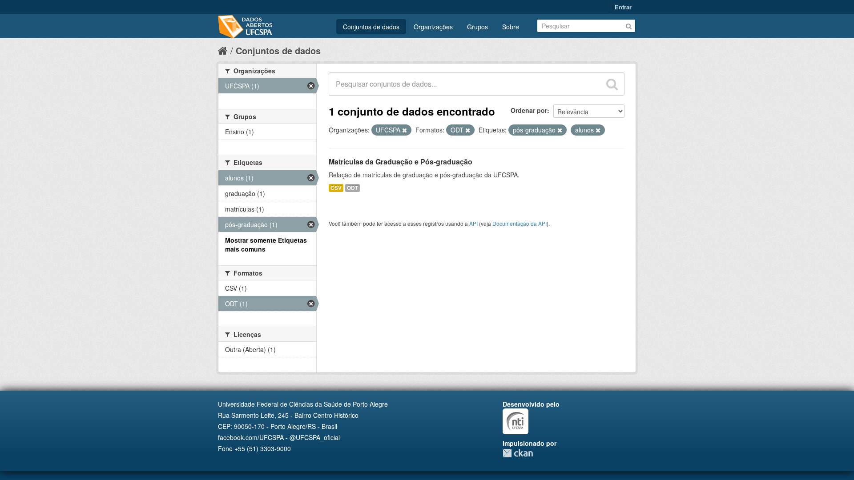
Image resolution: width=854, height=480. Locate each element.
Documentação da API (519, 223)
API (473, 223)
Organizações (433, 26)
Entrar (623, 7)
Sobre (510, 26)
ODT (352, 188)
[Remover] (404, 130)
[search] (612, 84)
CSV (336, 188)
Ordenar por (529, 110)
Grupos (477, 26)
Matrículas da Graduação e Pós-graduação (400, 161)
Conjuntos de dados (371, 26)
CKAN (518, 453)
